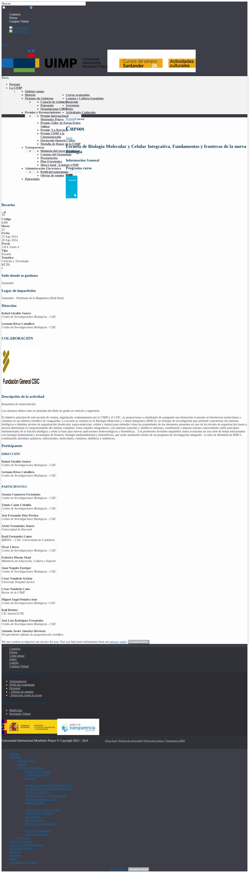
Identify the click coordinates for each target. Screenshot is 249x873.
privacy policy (118, 641)
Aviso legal (111, 740)
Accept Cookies (139, 641)
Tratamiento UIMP (175, 740)
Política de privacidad (130, 740)
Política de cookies (154, 740)
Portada (70, 119)
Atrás (69, 138)
